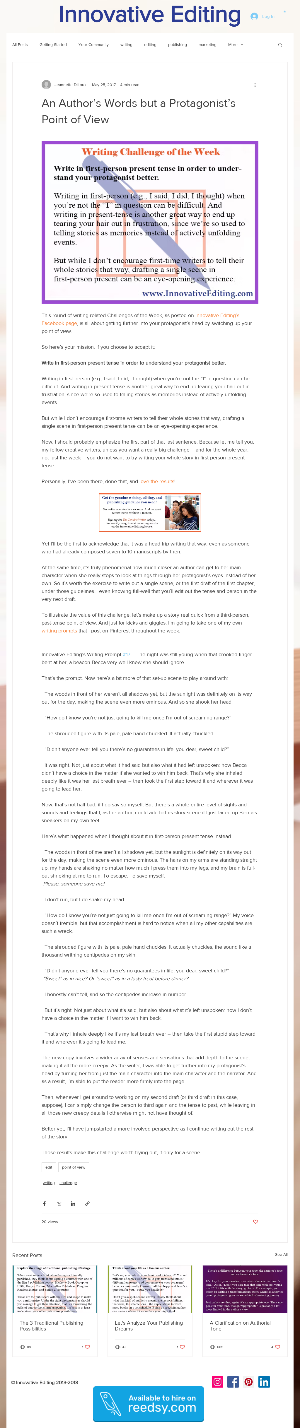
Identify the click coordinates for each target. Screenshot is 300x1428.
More (233, 44)
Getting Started (53, 44)
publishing (177, 44)
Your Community (94, 44)
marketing (208, 44)
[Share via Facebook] (44, 1203)
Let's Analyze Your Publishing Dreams (149, 1326)
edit (48, 1167)
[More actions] (254, 84)
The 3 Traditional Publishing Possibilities (51, 1326)
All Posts (20, 44)
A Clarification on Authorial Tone (240, 1326)
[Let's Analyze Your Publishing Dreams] (150, 1289)
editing (150, 44)
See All (281, 1254)
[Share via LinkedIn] (73, 1203)
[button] (285, 11)
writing (126, 44)
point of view (73, 1167)
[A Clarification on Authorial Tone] (245, 1289)
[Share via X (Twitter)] (59, 1203)
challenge (68, 1182)
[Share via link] (87, 1203)
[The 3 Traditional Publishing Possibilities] (55, 1289)
